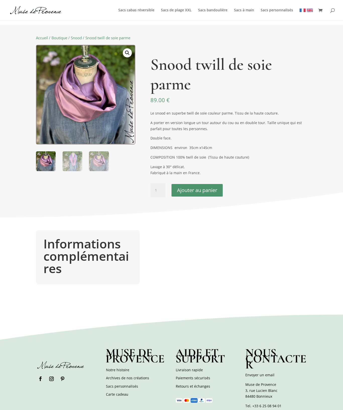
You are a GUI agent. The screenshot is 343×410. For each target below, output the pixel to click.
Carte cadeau (117, 394)
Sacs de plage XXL (176, 10)
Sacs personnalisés (277, 10)
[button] (127, 52)
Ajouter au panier (197, 190)
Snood (76, 37)
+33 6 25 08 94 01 (266, 405)
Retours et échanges (193, 386)
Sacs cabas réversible (136, 10)
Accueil (42, 37)
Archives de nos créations (127, 378)
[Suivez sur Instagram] (51, 378)
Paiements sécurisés (193, 378)
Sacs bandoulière (212, 10)
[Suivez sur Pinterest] (62, 378)
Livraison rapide (189, 369)
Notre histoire (117, 369)
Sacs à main (244, 10)
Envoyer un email (259, 374)
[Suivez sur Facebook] (40, 378)
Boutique (59, 37)
